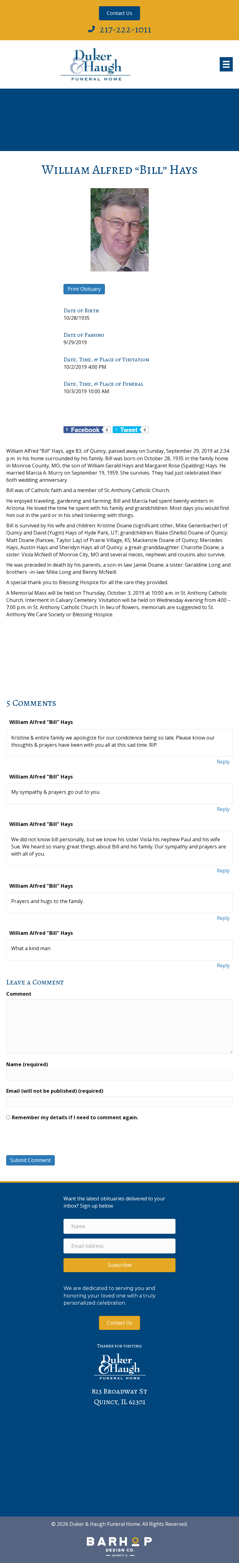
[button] (119, 1265)
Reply (223, 761)
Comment (18, 993)
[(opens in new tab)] (119, 1546)
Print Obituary (84, 289)
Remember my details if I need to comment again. (75, 1117)
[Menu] (226, 64)
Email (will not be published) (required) (54, 1090)
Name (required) (27, 1064)
